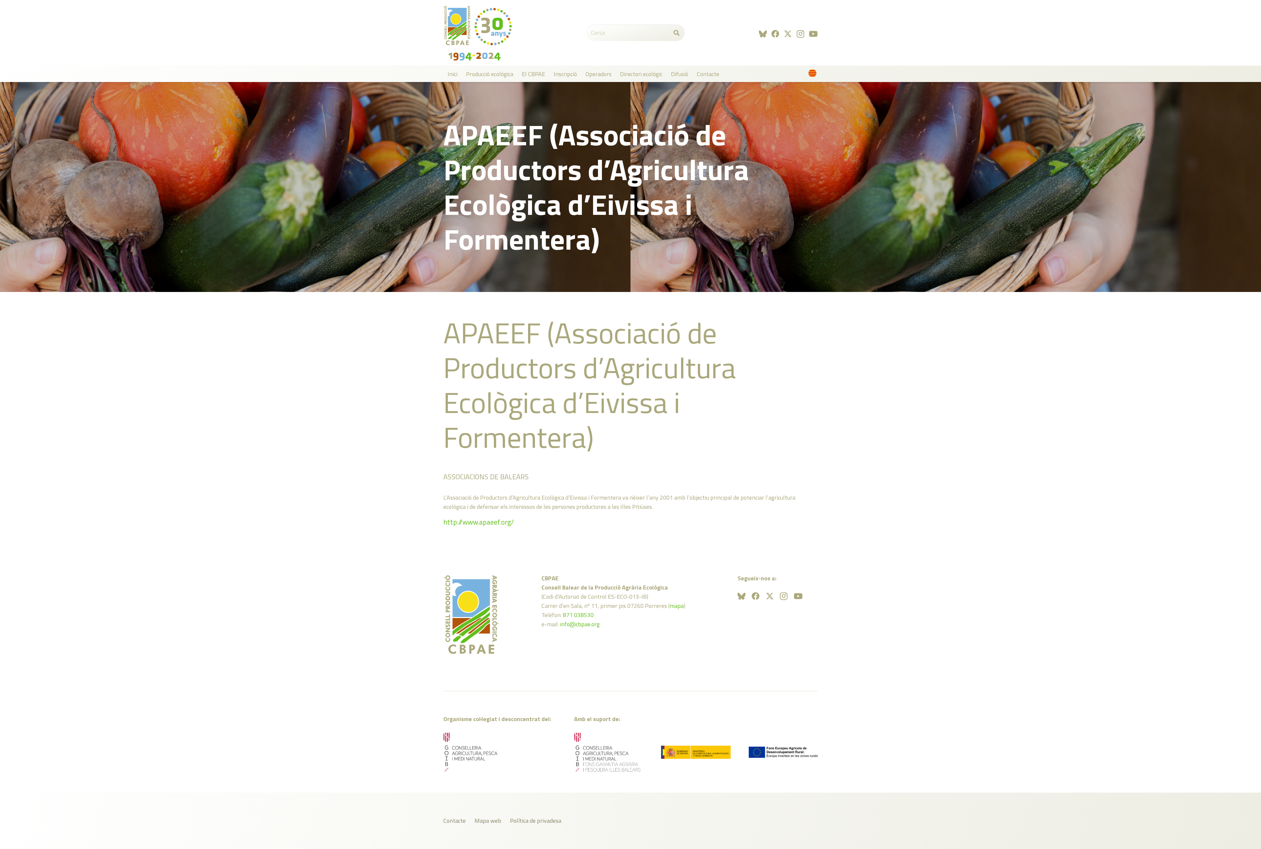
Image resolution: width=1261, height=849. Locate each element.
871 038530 (578, 615)
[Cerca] (676, 33)
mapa (677, 605)
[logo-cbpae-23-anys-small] (477, 33)
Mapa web (488, 820)
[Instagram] (800, 34)
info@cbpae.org (580, 624)
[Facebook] (775, 34)
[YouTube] (813, 34)
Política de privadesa (535, 820)
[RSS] (763, 34)
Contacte (454, 820)
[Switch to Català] (813, 74)
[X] (788, 34)
